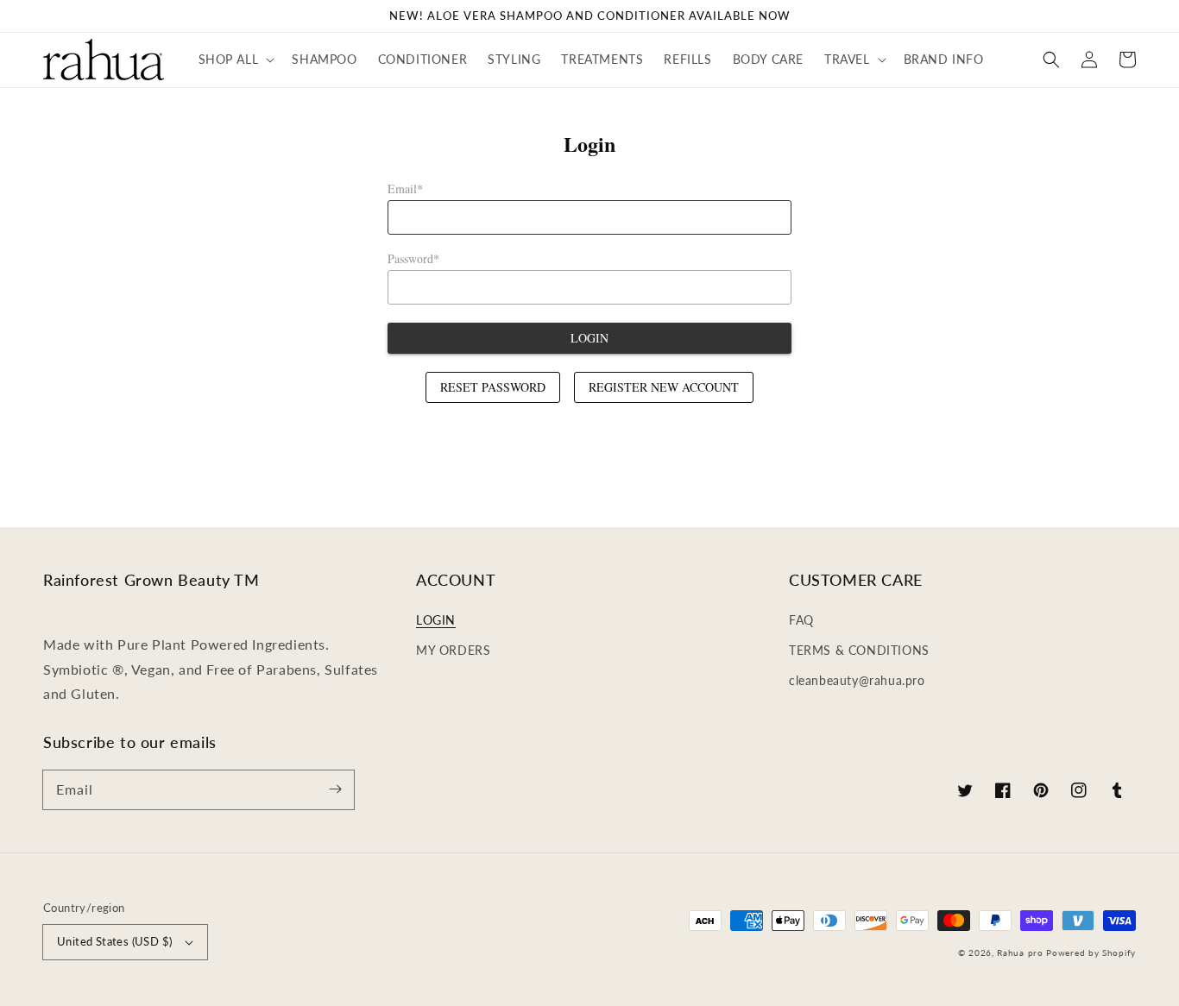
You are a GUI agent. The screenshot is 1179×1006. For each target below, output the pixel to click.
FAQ (801, 620)
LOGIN (436, 620)
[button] (235, 59)
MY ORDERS (453, 650)
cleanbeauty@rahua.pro (857, 680)
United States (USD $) (114, 941)
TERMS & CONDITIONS (859, 650)
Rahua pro (1020, 952)
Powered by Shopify (1091, 952)
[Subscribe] (335, 789)
